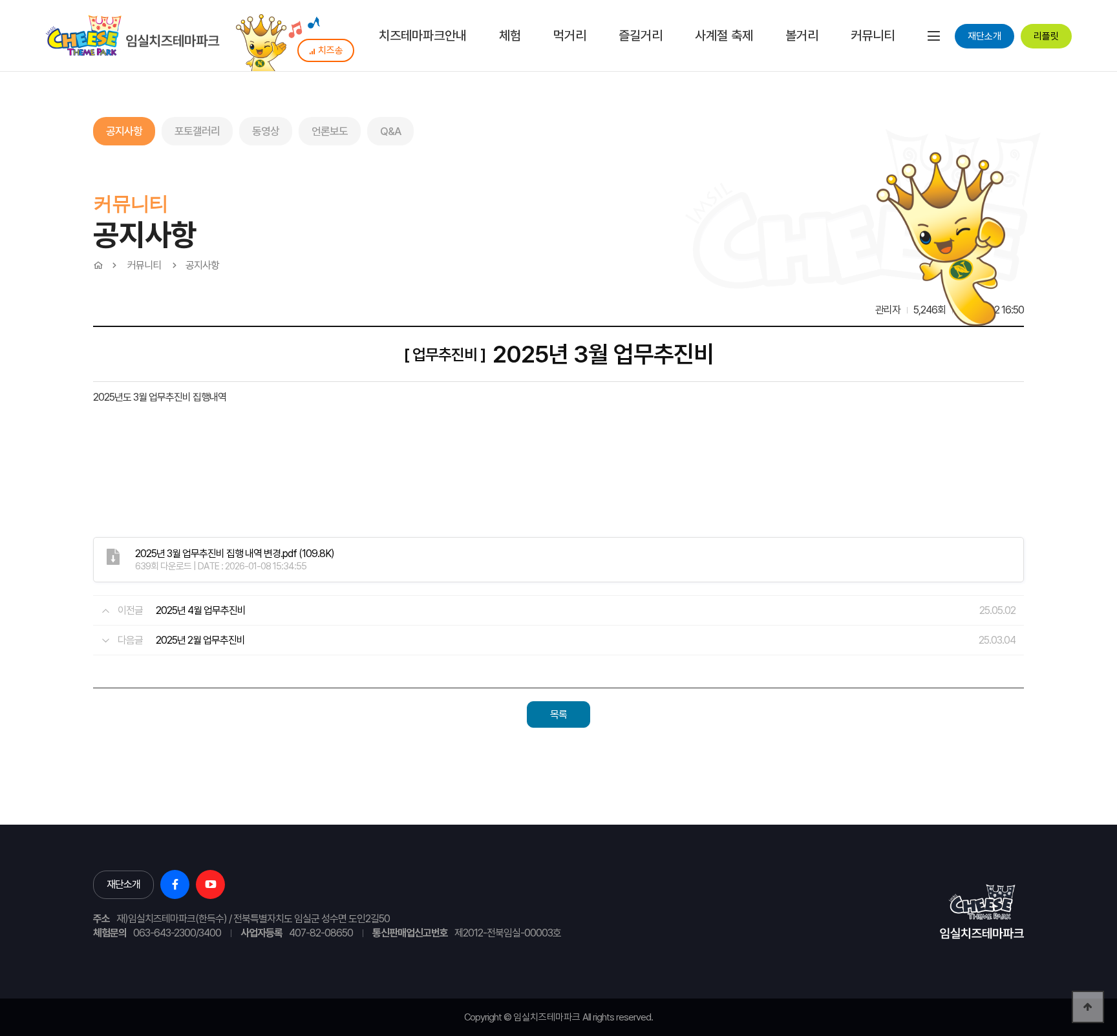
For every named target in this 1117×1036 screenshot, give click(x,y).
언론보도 (330, 131)
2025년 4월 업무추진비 (201, 610)
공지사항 (124, 131)
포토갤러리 (197, 131)
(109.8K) (234, 553)
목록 (558, 714)
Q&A (390, 131)
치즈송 (330, 50)
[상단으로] (1088, 1007)
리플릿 (1046, 36)
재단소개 (984, 36)
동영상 (265, 131)
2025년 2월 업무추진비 (200, 640)
